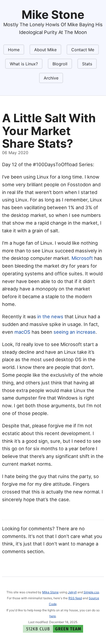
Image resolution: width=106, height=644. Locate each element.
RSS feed (75, 598)
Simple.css (91, 592)
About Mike (45, 49)
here (52, 616)
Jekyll (72, 592)
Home (14, 49)
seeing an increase (74, 332)
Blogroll (59, 63)
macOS (22, 332)
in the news (50, 316)
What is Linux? (24, 63)
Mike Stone (50, 592)
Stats (87, 63)
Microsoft (82, 258)
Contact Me (82, 49)
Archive (51, 78)
